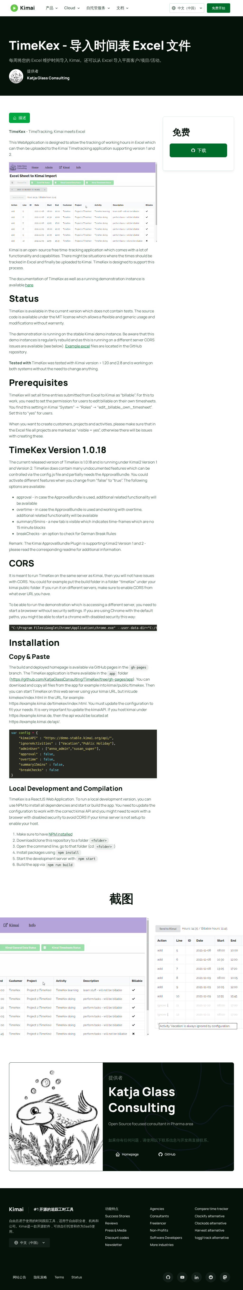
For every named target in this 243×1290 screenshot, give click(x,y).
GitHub (170, 1154)
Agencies (157, 1208)
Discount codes (117, 1237)
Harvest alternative (209, 1230)
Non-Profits (159, 1230)
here (29, 285)
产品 (49, 7)
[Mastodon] (225, 1277)
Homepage (130, 1154)
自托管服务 (95, 7)
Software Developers (166, 1237)
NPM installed (60, 834)
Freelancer (158, 1223)
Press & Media (115, 1230)
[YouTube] (182, 1277)
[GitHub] (168, 1277)
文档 (120, 7)
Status (76, 1277)
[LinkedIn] (196, 1277)
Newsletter (113, 1244)
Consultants (159, 1216)
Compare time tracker (211, 1208)
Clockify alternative (209, 1216)
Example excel (77, 346)
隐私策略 (40, 1277)
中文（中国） (188, 8)
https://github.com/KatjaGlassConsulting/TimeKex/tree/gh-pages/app (72, 679)
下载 (201, 150)
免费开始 (218, 8)
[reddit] (211, 1277)
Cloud (69, 7)
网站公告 (19, 1277)
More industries (161, 1244)
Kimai (27, 7)
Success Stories (117, 1216)
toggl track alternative (212, 1237)
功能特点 (111, 1208)
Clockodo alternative (210, 1223)
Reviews (111, 1223)
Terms (59, 1277)
